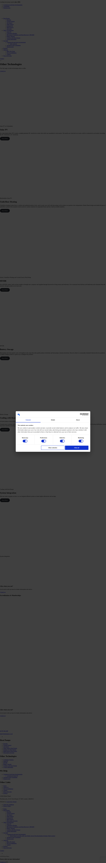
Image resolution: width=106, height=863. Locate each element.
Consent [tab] (28, 420)
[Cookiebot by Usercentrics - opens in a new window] (81, 414)
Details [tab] (53, 420)
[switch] (43, 441)
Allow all (76, 447)
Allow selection (52, 447)
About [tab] (78, 420)
